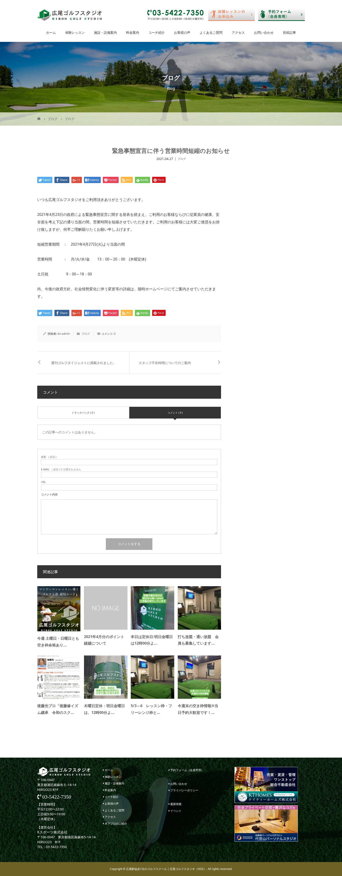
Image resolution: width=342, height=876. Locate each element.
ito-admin (63, 334)
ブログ (182, 159)
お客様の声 (182, 32)
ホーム (51, 32)
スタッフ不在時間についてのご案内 (165, 363)
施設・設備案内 (105, 32)
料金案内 (132, 32)
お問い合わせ (264, 32)
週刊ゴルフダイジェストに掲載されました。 (83, 363)
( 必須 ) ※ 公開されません (61, 469)
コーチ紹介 (156, 32)
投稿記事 (289, 32)
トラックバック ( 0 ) (83, 412)
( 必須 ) (48, 456)
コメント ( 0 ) (175, 412)
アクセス (238, 32)
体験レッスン (75, 32)
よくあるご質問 (211, 32)
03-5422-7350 (56, 797)
